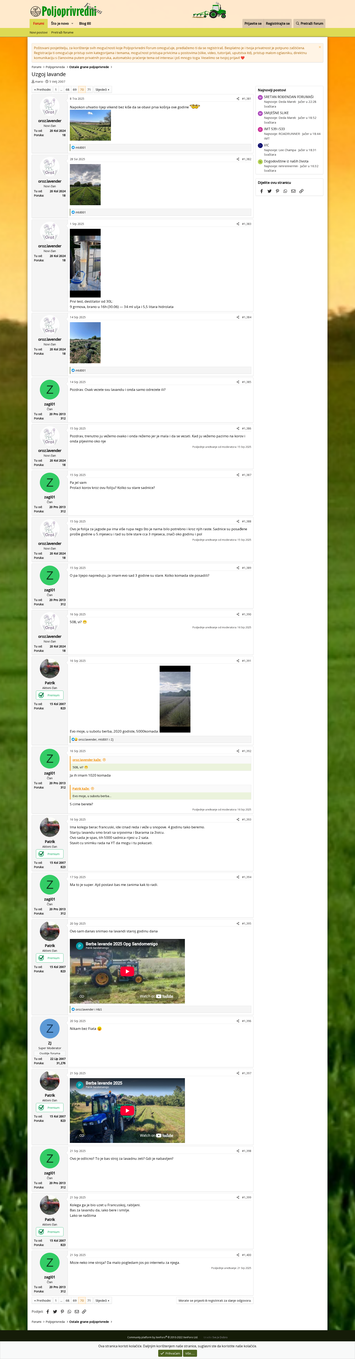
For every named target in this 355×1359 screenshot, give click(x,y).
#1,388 (246, 521)
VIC (266, 145)
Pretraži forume (62, 32)
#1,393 (246, 819)
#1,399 (246, 1197)
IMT (267, 138)
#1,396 (246, 1021)
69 (75, 89)
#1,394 (246, 877)
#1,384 (246, 317)
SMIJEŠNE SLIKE (276, 113)
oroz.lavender (49, 120)
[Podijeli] (238, 98)
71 (89, 89)
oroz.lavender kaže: (87, 760)
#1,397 (246, 1073)
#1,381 (246, 99)
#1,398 (246, 1151)
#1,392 (246, 751)
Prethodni (44, 89)
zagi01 (49, 404)
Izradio (216, 1337)
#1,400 (246, 1255)
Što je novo (60, 23)
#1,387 (246, 475)
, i (95, 739)
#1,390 (246, 614)
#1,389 (246, 568)
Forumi (38, 23)
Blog (83, 23)
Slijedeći (101, 89)
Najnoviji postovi (272, 90)
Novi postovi (38, 32)
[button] (72, 23)
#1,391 (246, 661)
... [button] (61, 89)
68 (67, 89)
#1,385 (246, 382)
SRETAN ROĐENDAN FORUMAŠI (289, 97)
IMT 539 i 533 (274, 129)
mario (39, 81)
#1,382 (246, 159)
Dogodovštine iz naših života (286, 161)
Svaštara (270, 106)
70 (82, 89)
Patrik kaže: (81, 788)
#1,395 (246, 923)
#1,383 (246, 224)
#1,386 (246, 428)
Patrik (50, 682)
